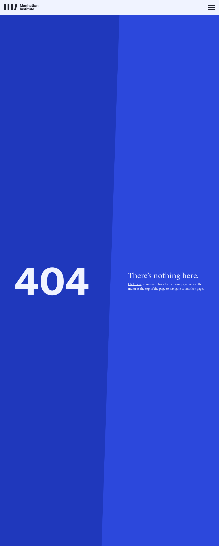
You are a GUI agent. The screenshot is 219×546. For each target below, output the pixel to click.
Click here (135, 284)
